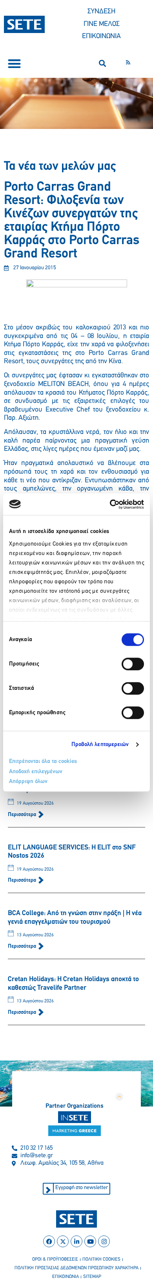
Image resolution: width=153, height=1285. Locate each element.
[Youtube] (90, 1241)
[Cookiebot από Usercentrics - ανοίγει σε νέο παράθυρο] (110, 504)
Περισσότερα (22, 815)
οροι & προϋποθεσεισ (55, 1259)
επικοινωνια (65, 1276)
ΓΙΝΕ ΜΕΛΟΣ (102, 24)
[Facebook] (49, 1241)
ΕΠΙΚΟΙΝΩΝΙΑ (101, 36)
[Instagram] (104, 1241)
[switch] (133, 664)
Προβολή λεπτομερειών (100, 745)
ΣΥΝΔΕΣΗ (101, 11)
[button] (14, 63)
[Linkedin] (76, 1241)
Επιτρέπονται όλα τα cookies (43, 762)
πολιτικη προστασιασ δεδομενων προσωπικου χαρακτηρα (76, 1268)
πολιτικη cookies (101, 1259)
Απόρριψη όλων (28, 782)
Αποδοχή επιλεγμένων (35, 772)
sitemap (92, 1276)
